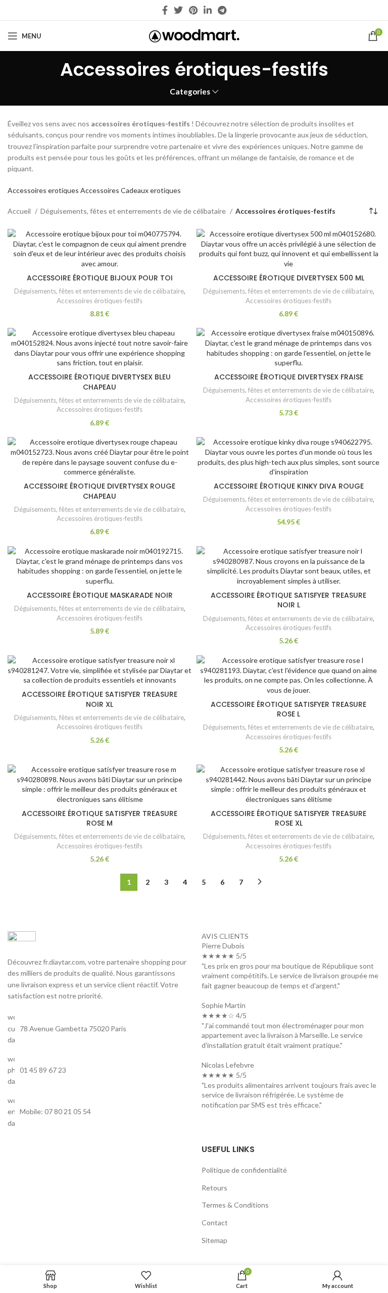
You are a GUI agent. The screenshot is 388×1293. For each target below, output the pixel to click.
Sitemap (214, 1240)
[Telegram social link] (222, 10)
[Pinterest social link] (193, 10)
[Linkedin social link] (208, 10)
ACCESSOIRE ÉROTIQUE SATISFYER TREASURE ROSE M (99, 818)
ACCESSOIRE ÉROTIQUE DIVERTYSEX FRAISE (288, 377)
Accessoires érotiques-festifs (99, 301)
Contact (215, 1222)
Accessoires (99, 190)
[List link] (97, 1070)
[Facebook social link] (165, 10)
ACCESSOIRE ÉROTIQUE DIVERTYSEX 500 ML (288, 278)
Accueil (20, 211)
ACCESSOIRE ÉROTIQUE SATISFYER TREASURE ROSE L (288, 709)
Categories (190, 91)
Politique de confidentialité (244, 1170)
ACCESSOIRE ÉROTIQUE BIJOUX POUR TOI (100, 278)
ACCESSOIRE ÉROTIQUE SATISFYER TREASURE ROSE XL (288, 818)
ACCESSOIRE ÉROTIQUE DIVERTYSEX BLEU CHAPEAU (99, 382)
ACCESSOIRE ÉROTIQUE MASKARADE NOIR (100, 595)
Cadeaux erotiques (151, 190)
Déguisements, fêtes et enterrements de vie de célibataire (133, 211)
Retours (214, 1187)
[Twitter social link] (178, 10)
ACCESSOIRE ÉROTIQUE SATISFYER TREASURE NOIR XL (99, 699)
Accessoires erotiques (43, 190)
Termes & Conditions (235, 1205)
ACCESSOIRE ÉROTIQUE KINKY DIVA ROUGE (289, 486)
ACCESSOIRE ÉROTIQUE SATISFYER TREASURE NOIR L (288, 600)
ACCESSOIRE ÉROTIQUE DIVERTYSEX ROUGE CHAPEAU (99, 491)
